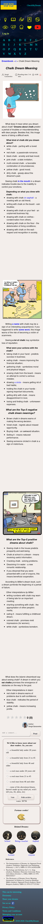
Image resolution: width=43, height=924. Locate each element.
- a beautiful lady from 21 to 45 (21, 758)
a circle (17, 382)
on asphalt (29, 197)
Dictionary (6, 895)
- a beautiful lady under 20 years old (21, 751)
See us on (6, 903)
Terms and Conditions (11, 911)
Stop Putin (8, 919)
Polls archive (26, 797)
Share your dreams (10, 899)
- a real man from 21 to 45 (19, 776)
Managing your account (12, 914)
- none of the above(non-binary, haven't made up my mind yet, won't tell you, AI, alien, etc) (21, 789)
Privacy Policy (8, 907)
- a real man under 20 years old (21, 771)
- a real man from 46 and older (21, 782)
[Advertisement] (21, 257)
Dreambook (7, 61)
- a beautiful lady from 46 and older (20, 764)
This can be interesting (11, 892)
